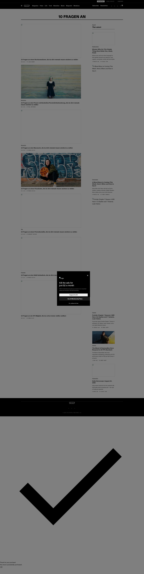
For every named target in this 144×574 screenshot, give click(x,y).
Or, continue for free (73, 303)
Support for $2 (73, 295)
